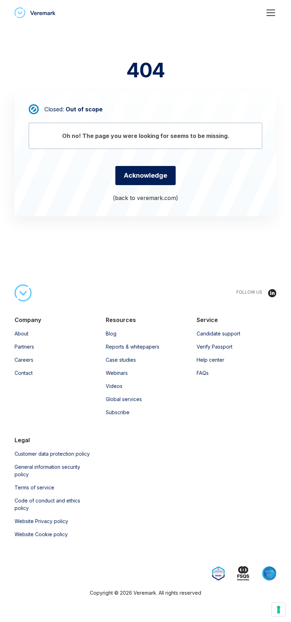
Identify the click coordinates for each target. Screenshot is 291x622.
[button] (269, 12)
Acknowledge (145, 175)
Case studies (121, 360)
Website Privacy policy (41, 521)
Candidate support (218, 334)
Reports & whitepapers (132, 347)
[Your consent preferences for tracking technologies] (278, 609)
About (21, 334)
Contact (24, 373)
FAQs (203, 373)
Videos (114, 386)
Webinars (117, 373)
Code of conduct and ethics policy (47, 504)
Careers (24, 360)
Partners (24, 347)
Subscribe (118, 412)
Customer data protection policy (52, 454)
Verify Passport (214, 347)
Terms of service (34, 487)
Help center (210, 360)
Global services (124, 399)
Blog (111, 334)
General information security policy (47, 470)
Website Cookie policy (41, 534)
